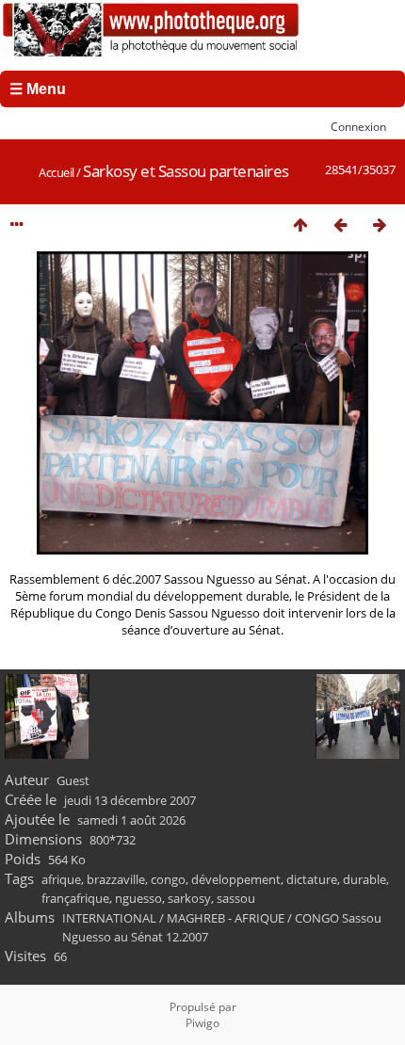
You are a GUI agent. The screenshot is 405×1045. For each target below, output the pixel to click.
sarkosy (189, 898)
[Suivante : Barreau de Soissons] (379, 224)
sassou (236, 898)
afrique (61, 879)
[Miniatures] (300, 224)
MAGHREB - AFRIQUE (225, 917)
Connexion (358, 126)
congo (168, 879)
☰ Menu (37, 89)
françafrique (75, 898)
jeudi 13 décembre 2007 (130, 800)
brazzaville (116, 879)
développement (236, 879)
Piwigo (202, 1023)
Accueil (56, 172)
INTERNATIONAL (109, 917)
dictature (311, 879)
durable (364, 879)
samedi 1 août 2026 (131, 820)
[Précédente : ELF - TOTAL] (340, 224)
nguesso (138, 898)
